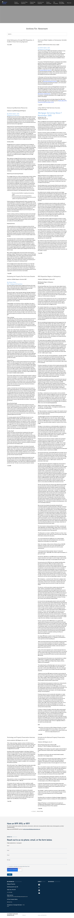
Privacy (24, 915)
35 (37, 811)
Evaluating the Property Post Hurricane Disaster (21, 276)
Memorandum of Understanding (44, 93)
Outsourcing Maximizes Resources (17, 108)
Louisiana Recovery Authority (45, 70)
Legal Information (42, 915)
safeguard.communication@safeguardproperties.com (17, 896)
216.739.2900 (9, 892)
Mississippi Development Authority (50, 81)
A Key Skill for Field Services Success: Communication (49, 108)
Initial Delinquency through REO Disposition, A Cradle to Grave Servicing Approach (20, 41)
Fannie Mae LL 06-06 (49, 102)
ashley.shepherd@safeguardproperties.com (31, 829)
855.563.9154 (9, 902)
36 (38, 811)
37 (39, 811)
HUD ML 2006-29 (61, 100)
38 (41, 811)
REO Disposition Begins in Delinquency (49, 276)
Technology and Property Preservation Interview (21, 737)
